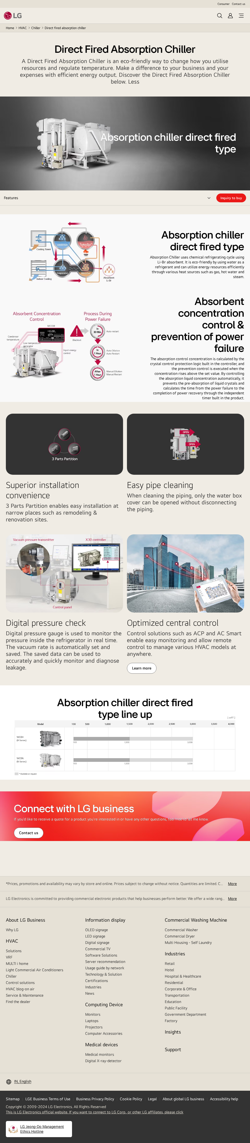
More (232, 883)
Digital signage (97, 942)
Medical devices (101, 1044)
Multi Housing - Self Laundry (188, 942)
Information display (105, 920)
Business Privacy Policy (95, 1099)
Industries (93, 987)
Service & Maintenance (24, 995)
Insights (173, 1032)
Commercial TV (97, 949)
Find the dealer (18, 1001)
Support (173, 1049)
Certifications (96, 980)
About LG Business (25, 920)
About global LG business (183, 1099)
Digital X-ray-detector (103, 1060)
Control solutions (20, 982)
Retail (170, 963)
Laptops (91, 1020)
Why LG (12, 929)
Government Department (185, 1014)
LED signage (95, 936)
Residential (174, 982)
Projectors (94, 1027)
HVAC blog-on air (20, 989)
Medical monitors (99, 1054)
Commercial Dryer (180, 936)
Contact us (238, 4)
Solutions (13, 951)
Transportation (177, 995)
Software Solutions (101, 955)
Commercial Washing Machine (196, 920)
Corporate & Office (181, 989)
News (89, 993)
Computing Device (104, 1004)
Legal (152, 1099)
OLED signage (96, 929)
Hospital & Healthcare (183, 976)
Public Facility (176, 1008)
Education (173, 1001)
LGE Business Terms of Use (47, 1099)
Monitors (92, 1014)
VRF (9, 957)
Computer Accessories (103, 1033)
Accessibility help (224, 1099)
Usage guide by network (104, 968)
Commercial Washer (181, 929)
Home (10, 28)
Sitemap (13, 1099)
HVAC (23, 28)
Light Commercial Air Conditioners (34, 970)
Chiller (35, 28)
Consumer (223, 4)
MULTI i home (17, 963)
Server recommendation (105, 961)
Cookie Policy (131, 1099)
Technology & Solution (103, 974)
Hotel (169, 970)
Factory (171, 1020)
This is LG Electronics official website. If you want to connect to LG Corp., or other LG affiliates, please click (94, 1112)
